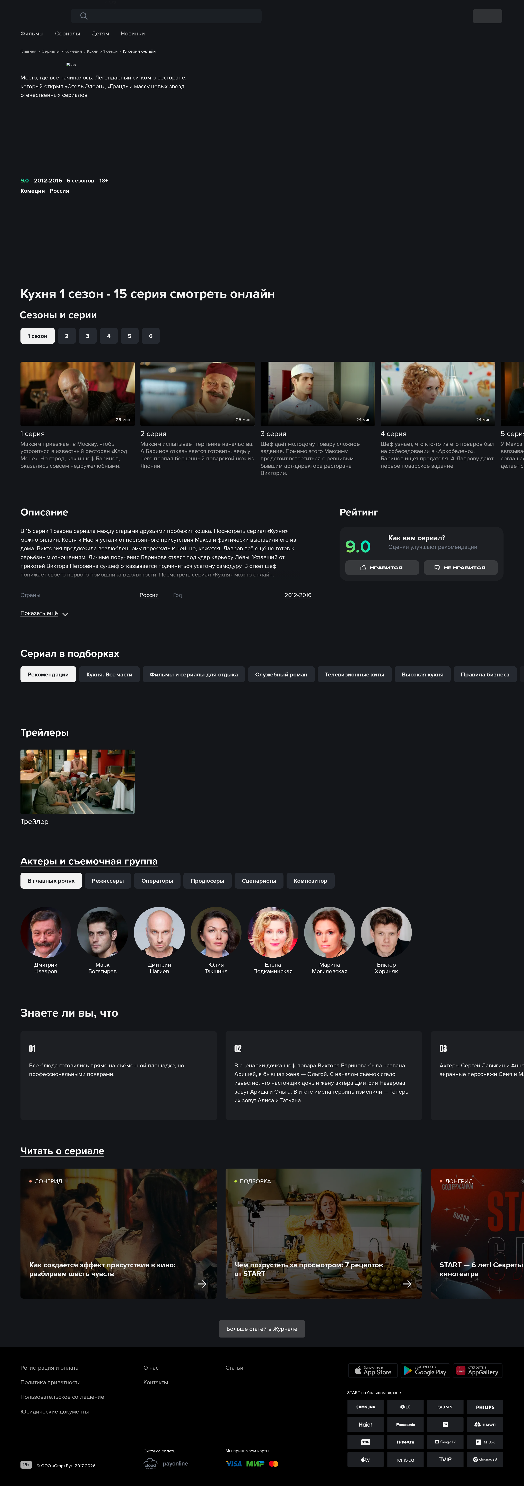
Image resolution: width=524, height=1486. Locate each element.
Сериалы (67, 33)
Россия (59, 190)
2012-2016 (48, 180)
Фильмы (32, 33)
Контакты (155, 1382)
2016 (305, 595)
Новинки (133, 33)
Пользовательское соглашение (62, 1396)
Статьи (234, 1367)
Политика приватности (50, 1382)
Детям (100, 33)
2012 (291, 595)
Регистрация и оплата (49, 1367)
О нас (151, 1367)
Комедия (32, 190)
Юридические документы (54, 1411)
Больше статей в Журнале (262, 1328)
